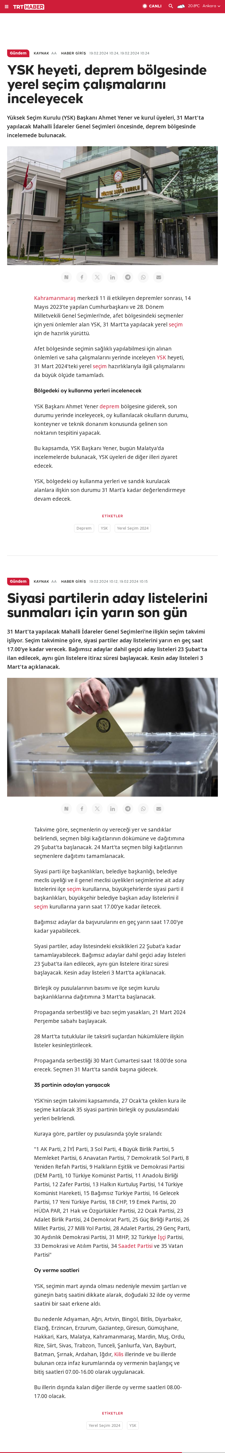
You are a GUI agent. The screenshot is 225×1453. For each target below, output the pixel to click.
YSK (161, 357)
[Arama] (171, 6)
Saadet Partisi (135, 1246)
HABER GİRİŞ (73, 53)
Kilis (118, 1354)
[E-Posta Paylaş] (158, 277)
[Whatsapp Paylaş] (143, 277)
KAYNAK (41, 53)
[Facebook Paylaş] (81, 277)
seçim (176, 324)
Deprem (84, 528)
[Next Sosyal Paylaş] (66, 277)
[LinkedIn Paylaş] (112, 277)
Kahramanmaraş (55, 298)
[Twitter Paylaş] (97, 277)
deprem (109, 406)
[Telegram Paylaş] (127, 277)
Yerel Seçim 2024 (132, 528)
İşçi (162, 1237)
